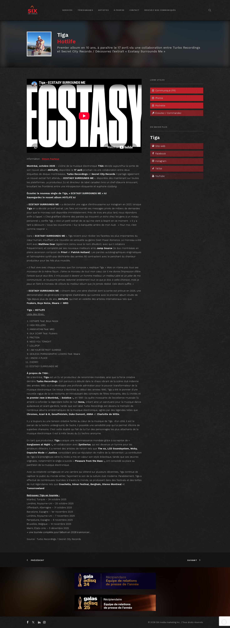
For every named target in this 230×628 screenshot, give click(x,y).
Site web (160, 146)
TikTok (158, 168)
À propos (119, 10)
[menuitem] (67, 10)
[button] (209, 10)
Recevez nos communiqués (160, 10)
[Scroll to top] (224, 621)
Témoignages (85, 10)
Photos (159, 98)
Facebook (160, 153)
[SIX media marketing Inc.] (32, 10)
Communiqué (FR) (165, 90)
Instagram (160, 161)
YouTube (160, 176)
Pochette (160, 105)
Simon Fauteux (50, 159)
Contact (134, 10)
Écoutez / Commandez (168, 113)
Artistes (103, 10)
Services (67, 10)
